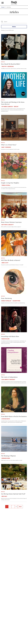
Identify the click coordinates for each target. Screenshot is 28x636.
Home (2, 7)
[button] (2, 2)
